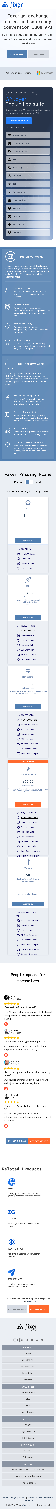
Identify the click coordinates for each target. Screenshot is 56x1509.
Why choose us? (28, 1366)
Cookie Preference (45, 1497)
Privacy (21, 1497)
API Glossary (28, 1412)
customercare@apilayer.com (28, 1476)
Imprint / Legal (9, 1497)
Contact (28, 1450)
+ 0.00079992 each (29, 817)
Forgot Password (28, 1431)
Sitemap (29, 1500)
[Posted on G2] (28, 1024)
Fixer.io (31, 1301)
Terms (31, 1497)
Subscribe (28, 541)
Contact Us (28, 904)
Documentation (28, 1392)
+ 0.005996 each (28, 630)
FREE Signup (28, 1438)
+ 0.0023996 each (29, 720)
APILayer (25, 1505)
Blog (28, 1398)
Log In (28, 1424)
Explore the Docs (17, 1141)
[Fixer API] (13, 5)
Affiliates (28, 1379)
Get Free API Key (39, 1141)
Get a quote (28, 1457)
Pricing (28, 1353)
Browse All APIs (17, 120)
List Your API (28, 1359)
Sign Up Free (16, 54)
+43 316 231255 (28, 1482)
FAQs (28, 1405)
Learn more (38, 54)
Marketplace (28, 1373)
